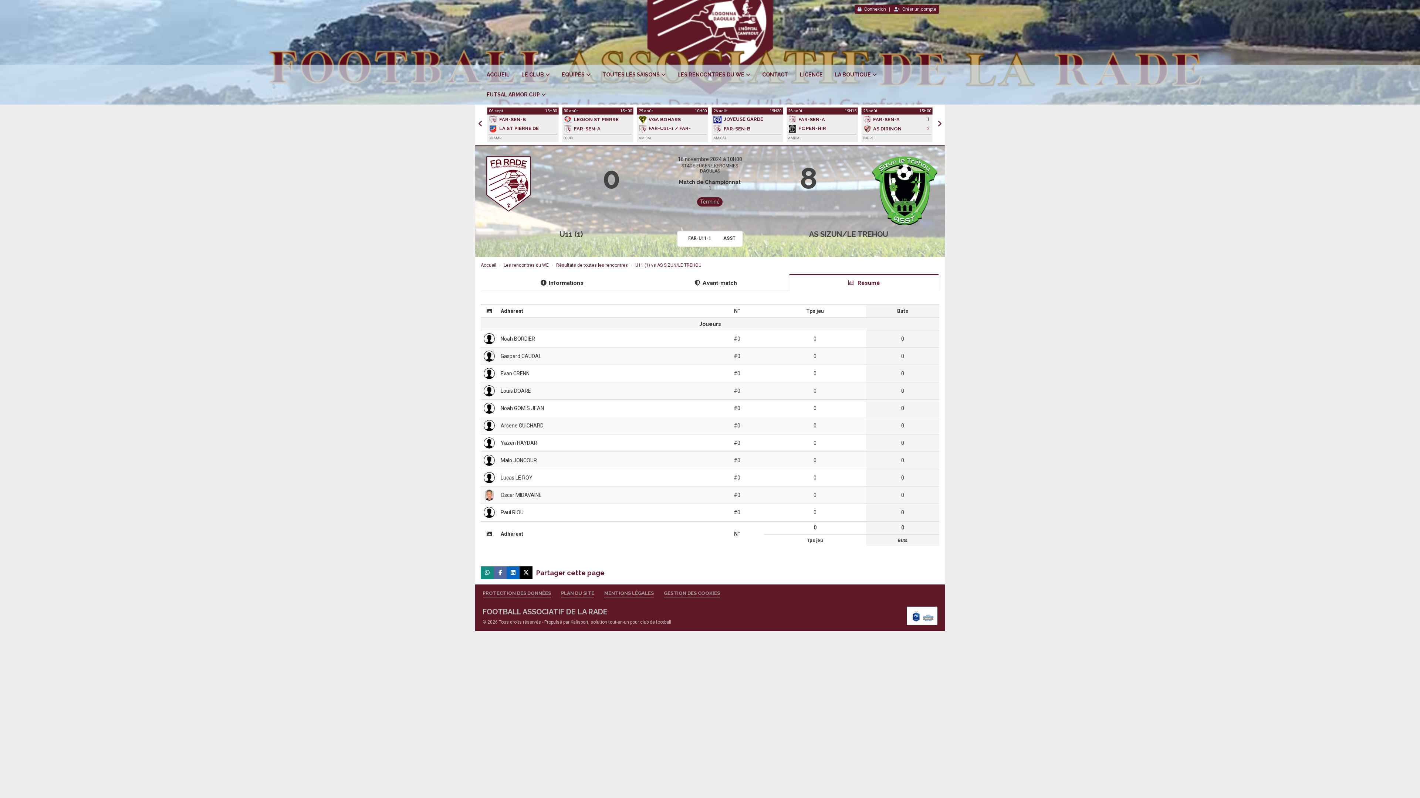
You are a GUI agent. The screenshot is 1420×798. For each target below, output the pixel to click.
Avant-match (720, 283)
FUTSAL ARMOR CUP (513, 95)
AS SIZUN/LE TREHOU (848, 234)
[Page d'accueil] (922, 615)
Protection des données (517, 593)
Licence (811, 75)
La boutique (853, 75)
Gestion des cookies (692, 593)
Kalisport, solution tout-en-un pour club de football (621, 622)
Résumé (868, 283)
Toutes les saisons (631, 75)
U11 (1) (571, 234)
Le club (532, 75)
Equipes (573, 75)
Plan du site (577, 593)
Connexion (875, 9)
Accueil (498, 75)
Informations (566, 283)
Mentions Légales (629, 593)
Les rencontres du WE (710, 75)
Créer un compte (919, 9)
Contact (775, 75)
